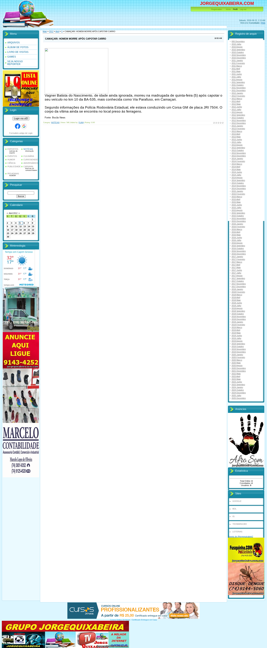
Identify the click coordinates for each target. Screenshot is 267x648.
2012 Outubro (238, 118)
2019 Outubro (238, 346)
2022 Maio (236, 374)
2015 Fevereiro (238, 194)
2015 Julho (236, 207)
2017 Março (237, 262)
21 (29, 230)
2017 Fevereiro (238, 259)
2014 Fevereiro (238, 161)
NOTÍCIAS (28, 149)
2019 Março (237, 327)
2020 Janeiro (237, 355)
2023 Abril (236, 376)
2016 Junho (237, 237)
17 (12, 230)
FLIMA (81, 122)
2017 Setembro (238, 278)
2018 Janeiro (237, 289)
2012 (51, 31)
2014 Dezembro (239, 188)
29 (33, 233)
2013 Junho (237, 139)
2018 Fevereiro (238, 292)
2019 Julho (236, 338)
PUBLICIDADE (14, 166)
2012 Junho (237, 107)
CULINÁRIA (28, 156)
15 (33, 226)
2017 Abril (236, 265)
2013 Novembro (239, 153)
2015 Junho (237, 205)
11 (16, 226)
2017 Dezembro (239, 286)
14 (29, 226)
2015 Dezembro (239, 221)
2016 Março (237, 229)
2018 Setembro (238, 311)
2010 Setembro (238, 49)
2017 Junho (237, 270)
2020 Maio (236, 363)
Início (228, 9)
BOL (234, 509)
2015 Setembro (238, 213)
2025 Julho (236, 395)
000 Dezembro (238, 41)
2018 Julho (236, 305)
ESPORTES (12, 149)
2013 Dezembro (239, 156)
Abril (57, 31)
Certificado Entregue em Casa (144, 620)
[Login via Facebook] (17, 126)
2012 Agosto (237, 112)
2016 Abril (236, 232)
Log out (243, 9)
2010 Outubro (238, 52)
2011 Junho (237, 74)
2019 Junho (237, 335)
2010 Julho (236, 44)
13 (25, 226)
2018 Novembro (239, 316)
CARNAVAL (28, 166)
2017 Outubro (238, 281)
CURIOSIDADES (31, 160)
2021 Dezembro (239, 371)
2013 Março (237, 131)
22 (33, 230)
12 (20, 226)
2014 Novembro (239, 186)
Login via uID (21, 118)
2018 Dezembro (239, 319)
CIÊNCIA (11, 163)
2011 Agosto (237, 79)
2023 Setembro (238, 384)
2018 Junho (237, 303)
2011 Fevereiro (238, 63)
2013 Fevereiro (238, 128)
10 (12, 226)
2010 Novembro (239, 55)
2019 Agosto (237, 341)
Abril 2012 (13, 213)
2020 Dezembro (239, 368)
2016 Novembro (239, 251)
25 (16, 233)
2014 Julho (236, 175)
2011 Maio (236, 71)
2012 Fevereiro (238, 96)
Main (45, 31)
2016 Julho (236, 240)
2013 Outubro (238, 150)
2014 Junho (237, 172)
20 (25, 230)
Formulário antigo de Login (21, 133)
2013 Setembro (238, 148)
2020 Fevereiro (238, 357)
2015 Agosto (237, 210)
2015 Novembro (239, 218)
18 (16, 230)
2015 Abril (236, 199)
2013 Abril (236, 134)
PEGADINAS (13, 173)
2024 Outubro (238, 390)
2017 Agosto (237, 276)
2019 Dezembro (239, 352)
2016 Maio (236, 235)
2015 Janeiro (237, 191)
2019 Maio (236, 333)
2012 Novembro (239, 120)
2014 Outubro (238, 183)
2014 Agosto (237, 177)
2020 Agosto (237, 365)
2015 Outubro (238, 216)
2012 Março (237, 98)
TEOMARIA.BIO (239, 524)
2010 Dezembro (239, 58)
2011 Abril (236, 69)
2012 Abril (236, 101)
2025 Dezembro (239, 398)
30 (8, 237)
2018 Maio (236, 300)
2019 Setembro (238, 344)
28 (29, 233)
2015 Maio (236, 202)
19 (20, 230)
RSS (263, 23)
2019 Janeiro (237, 322)
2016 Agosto (237, 243)
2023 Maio (236, 379)
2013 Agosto (237, 145)
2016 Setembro (238, 246)
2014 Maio (236, 169)
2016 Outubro (238, 248)
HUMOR (11, 160)
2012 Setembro (238, 115)
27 (25, 233)
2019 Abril (236, 330)
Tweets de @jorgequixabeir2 (240, 536)
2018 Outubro (238, 314)
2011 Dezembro (239, 90)
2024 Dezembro (239, 393)
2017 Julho (236, 273)
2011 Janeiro (237, 60)
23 (8, 233)
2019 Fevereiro (238, 325)
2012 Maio (236, 104)
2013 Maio (236, 137)
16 (8, 230)
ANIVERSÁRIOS (30, 163)
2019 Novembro (239, 349)
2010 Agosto (237, 47)
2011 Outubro (238, 85)
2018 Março (237, 295)
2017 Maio (236, 267)
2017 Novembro (239, 284)
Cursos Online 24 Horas (120, 620)
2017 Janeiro (237, 256)
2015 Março (237, 197)
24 (12, 233)
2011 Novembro (239, 88)
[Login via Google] (24, 126)
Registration (216, 9)
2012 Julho (236, 109)
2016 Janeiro (237, 224)
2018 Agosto (237, 308)
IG (233, 516)
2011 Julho (236, 77)
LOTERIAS (237, 532)
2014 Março (237, 164)
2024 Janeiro (237, 387)
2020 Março (237, 360)
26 (20, 233)
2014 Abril (236, 167)
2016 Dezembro (239, 254)
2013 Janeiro (237, 126)
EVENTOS (12, 156)
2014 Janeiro (237, 158)
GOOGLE (236, 501)
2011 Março (237, 66)
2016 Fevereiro (238, 227)
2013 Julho (236, 142)
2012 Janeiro (237, 93)
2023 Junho (237, 382)
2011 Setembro (238, 82)
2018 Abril (236, 297)
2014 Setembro (238, 180)
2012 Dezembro (239, 123)
